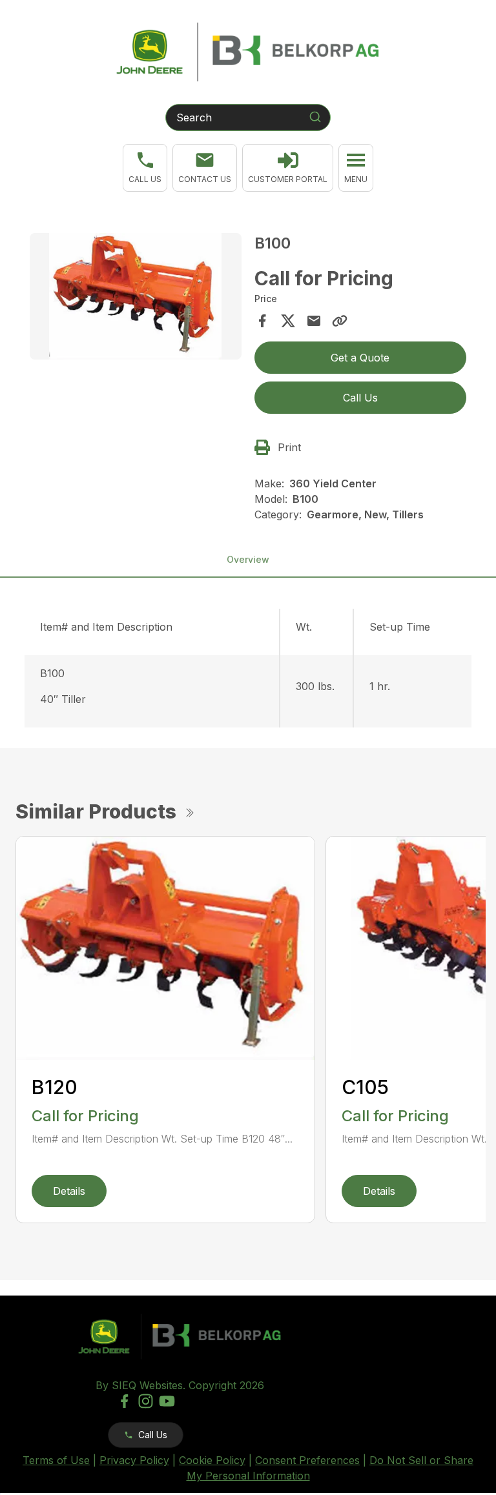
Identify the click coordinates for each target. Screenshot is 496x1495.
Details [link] (69, 1191)
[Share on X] (288, 321)
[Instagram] (146, 1401)
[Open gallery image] (136, 296)
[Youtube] (167, 1401)
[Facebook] (124, 1401)
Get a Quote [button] (360, 357)
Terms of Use (56, 1460)
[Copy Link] (339, 321)
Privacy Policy (134, 1460)
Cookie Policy (212, 1460)
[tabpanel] (136, 298)
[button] (145, 168)
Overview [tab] (248, 559)
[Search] (315, 116)
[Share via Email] (314, 321)
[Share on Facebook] (262, 321)
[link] (287, 168)
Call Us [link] (360, 397)
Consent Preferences (307, 1460)
